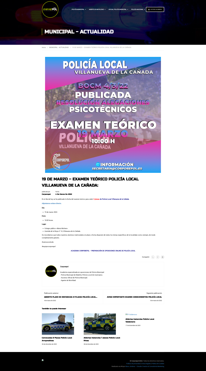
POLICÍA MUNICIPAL (78, 9)
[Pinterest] (157, 257)
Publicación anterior (51, 293)
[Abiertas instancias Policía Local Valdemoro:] (131, 315)
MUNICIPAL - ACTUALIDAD (59, 47)
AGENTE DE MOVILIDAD (96, 9)
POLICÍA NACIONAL (137, 9)
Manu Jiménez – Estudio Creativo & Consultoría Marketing (144, 366)
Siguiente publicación (154, 293)
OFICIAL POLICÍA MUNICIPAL (117, 9)
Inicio (44, 47)
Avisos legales (146, 363)
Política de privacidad (133, 363)
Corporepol (46, 194)
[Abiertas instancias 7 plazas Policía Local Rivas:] (100, 324)
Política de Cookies (158, 363)
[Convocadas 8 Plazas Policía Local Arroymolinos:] (58, 324)
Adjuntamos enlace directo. (52, 203)
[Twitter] (152, 257)
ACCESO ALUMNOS (156, 9)
